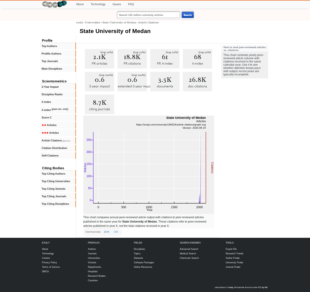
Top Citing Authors (53, 173)
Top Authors (49, 46)
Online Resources (143, 267)
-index (46, 101)
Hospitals (93, 271)
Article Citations (56, 140)
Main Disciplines (52, 68)
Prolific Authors (51, 53)
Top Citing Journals (54, 196)
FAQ (131, 4)
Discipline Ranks (52, 94)
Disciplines (139, 249)
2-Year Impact (50, 86)
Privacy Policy (49, 262)
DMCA (45, 271)
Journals (92, 253)
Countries (93, 280)
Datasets (138, 258)
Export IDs (231, 249)
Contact (46, 258)
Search (188, 14)
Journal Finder (233, 267)
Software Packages (144, 262)
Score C (47, 117)
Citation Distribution (54, 147)
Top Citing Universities (56, 181)
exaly (79, 22)
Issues (117, 4)
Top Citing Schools (53, 188)
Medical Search (188, 253)
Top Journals (50, 61)
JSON (106, 231)
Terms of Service (51, 267)
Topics (137, 253)
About (80, 4)
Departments (94, 267)
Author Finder (233, 258)
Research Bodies (97, 276)
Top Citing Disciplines (55, 203)
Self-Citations (50, 155)
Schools (92, 262)
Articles (49, 125)
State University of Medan (119, 22)
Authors (92, 249)
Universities (92, 22)
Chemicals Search (189, 258)
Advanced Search (189, 249)
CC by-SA (262, 287)
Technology (98, 4)
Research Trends (234, 253)
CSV (116, 231)
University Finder (234, 262)
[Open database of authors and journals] (54, 2)
